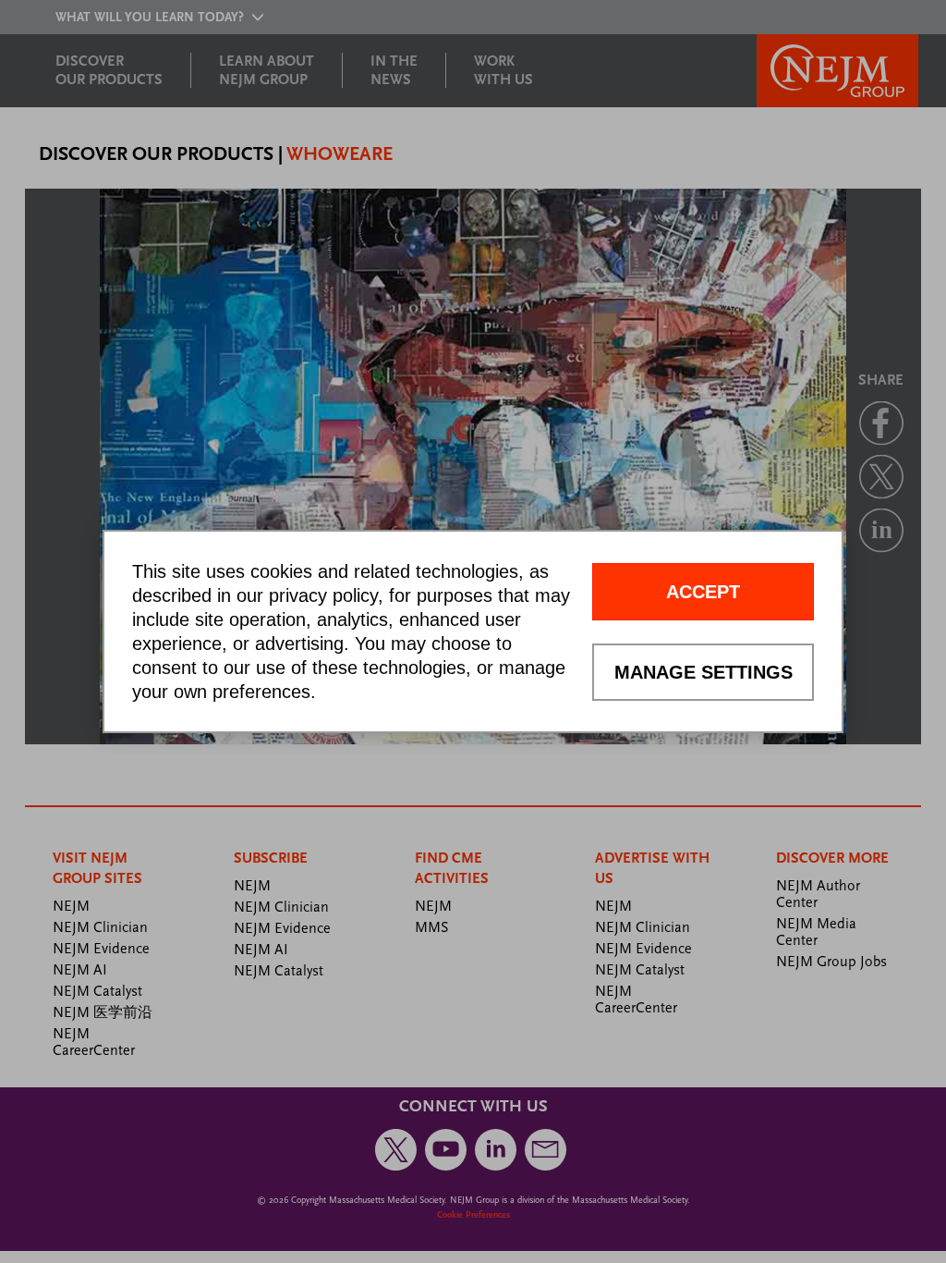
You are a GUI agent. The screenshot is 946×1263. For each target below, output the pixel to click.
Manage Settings (703, 672)
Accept (703, 592)
